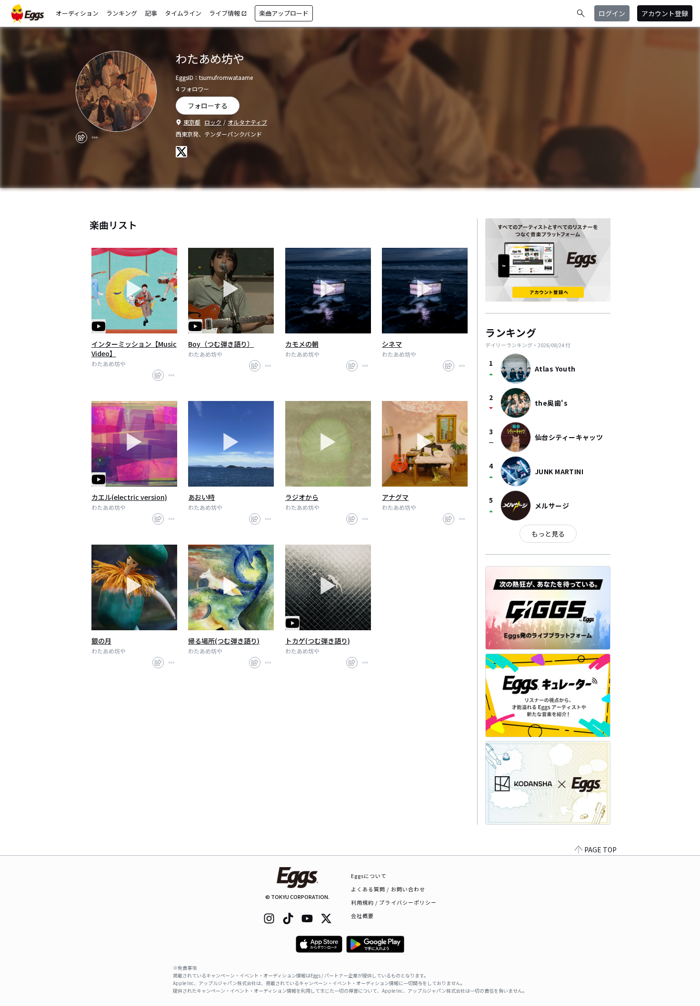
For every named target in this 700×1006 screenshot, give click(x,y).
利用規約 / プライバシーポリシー (394, 902)
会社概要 (362, 915)
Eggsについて (369, 875)
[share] (81, 137)
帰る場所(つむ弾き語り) (224, 640)
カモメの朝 (302, 344)
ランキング (121, 13)
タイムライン (183, 13)
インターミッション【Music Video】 (134, 348)
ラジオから (302, 497)
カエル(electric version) (129, 497)
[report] (94, 137)
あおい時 (201, 497)
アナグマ (395, 497)
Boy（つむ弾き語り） (221, 344)
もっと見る (548, 533)
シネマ (392, 344)
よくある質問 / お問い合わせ (388, 889)
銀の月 (101, 640)
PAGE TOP (600, 849)
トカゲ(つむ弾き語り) (317, 640)
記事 (151, 13)
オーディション (77, 13)
